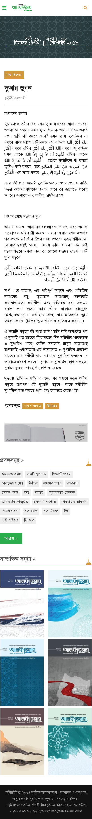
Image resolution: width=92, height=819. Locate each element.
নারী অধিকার (10, 520)
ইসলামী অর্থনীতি (45, 501)
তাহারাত (72, 483)
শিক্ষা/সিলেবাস (61, 474)
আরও (11, 538)
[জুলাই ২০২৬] (70, 636)
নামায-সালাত (32, 406)
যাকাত (39, 492)
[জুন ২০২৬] (22, 705)
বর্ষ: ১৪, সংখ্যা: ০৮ (46, 39)
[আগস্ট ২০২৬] (22, 636)
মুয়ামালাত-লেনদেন (62, 492)
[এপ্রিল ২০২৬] (22, 774)
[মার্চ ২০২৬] (70, 774)
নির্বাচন (33, 483)
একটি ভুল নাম (36, 474)
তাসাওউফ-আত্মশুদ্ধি (15, 501)
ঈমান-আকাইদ (11, 474)
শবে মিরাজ (50, 511)
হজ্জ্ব (26, 492)
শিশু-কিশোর (14, 75)
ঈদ (66, 511)
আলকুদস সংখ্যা (12, 483)
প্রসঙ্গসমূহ (12, 460)
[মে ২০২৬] (70, 705)
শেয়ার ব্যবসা (10, 511)
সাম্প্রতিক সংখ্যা (18, 558)
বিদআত (29, 520)
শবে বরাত (31, 511)
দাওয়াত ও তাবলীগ (74, 501)
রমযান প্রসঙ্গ (10, 492)
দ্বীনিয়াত (52, 406)
